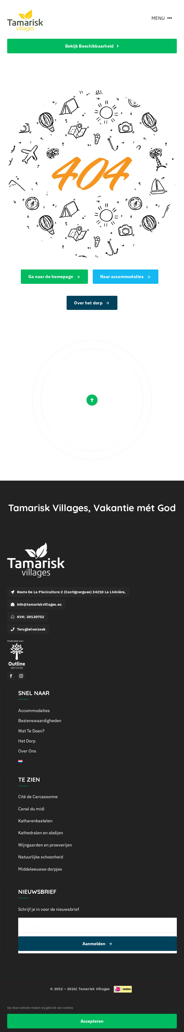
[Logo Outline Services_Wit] (16, 644)
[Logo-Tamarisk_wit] (36, 544)
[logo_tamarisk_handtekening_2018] (25, 11)
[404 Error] (92, 92)
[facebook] (11, 676)
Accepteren (92, 1021)
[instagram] (21, 676)
